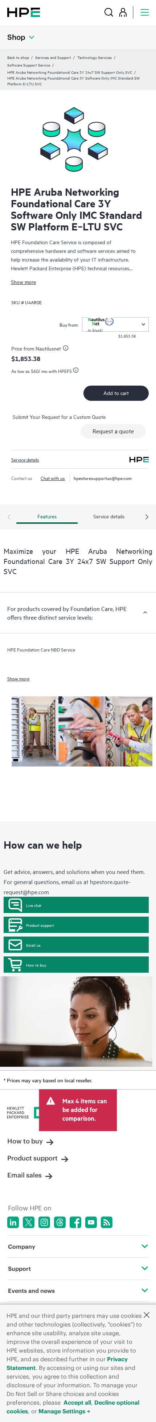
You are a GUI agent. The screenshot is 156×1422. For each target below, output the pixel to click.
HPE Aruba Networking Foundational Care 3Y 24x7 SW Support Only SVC (69, 72)
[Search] (108, 12)
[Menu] (145, 12)
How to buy (36, 965)
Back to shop (18, 57)
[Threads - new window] (60, 1222)
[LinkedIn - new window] (13, 1222)
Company (21, 1246)
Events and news (31, 1290)
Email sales (24, 1175)
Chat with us (53, 478)
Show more (23, 281)
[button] (146, 1315)
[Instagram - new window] (44, 1222)
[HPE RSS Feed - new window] (106, 1222)
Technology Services (94, 57)
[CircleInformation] (67, 349)
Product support (40, 925)
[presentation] (147, 517)
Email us (33, 945)
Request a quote (113, 431)
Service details (25, 459)
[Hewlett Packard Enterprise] (23, 12)
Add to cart (116, 392)
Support (19, 1268)
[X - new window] (28, 1222)
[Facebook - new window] (75, 1222)
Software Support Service (28, 65)
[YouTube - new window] (91, 1222)
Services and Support (53, 57)
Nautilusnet (48, 348)
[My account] (123, 12)
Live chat (33, 905)
